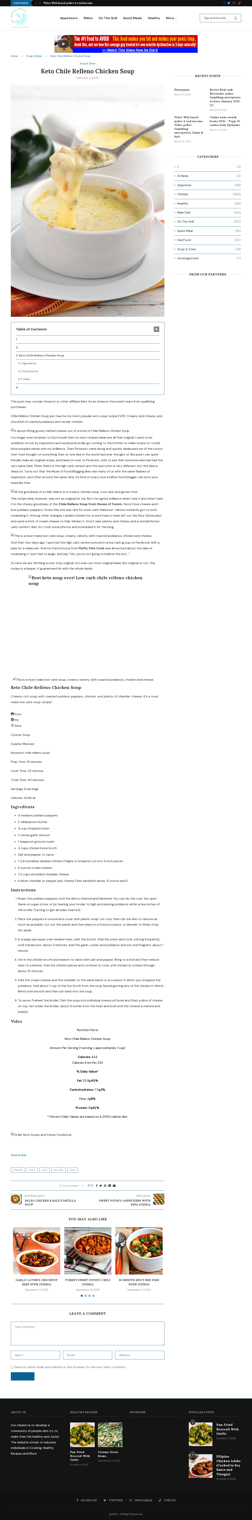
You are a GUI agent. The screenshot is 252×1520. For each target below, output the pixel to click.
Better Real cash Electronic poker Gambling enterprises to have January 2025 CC (225, 97)
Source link (18, 1155)
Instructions (30, 371)
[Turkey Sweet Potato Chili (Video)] (87, 1251)
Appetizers (69, 18)
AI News (209, 176)
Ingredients (29, 363)
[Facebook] (224, 3)
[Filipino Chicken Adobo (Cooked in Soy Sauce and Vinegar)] (200, 1466)
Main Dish (209, 212)
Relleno (58, 1170)
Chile (32, 1170)
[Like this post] (91, 1185)
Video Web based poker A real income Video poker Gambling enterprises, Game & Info (188, 126)
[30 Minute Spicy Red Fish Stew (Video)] (139, 1251)
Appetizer (209, 185)
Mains (88, 18)
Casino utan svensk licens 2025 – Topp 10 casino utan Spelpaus (225, 121)
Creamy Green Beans (108, 1454)
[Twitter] (229, 3)
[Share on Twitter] (100, 1185)
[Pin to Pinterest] (105, 1185)
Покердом (182, 89)
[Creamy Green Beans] (110, 1434)
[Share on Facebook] (96, 1185)
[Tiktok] (239, 3)
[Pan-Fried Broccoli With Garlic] (82, 1434)
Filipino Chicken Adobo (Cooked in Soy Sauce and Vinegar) (228, 1465)
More (170, 18)
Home (14, 56)
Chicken (17, 1170)
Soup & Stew (34, 56)
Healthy (154, 18)
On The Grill (108, 18)
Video (26, 379)
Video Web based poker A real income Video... (73, 3)
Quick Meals (132, 18)
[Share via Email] (114, 1185)
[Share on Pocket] (109, 1185)
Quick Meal (209, 231)
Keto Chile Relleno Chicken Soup (41, 355)
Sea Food (209, 240)
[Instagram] (234, 3)
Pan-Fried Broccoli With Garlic (80, 1455)
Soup (72, 1170)
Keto (44, 1170)
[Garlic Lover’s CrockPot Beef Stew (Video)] (36, 1251)
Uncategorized (209, 258)
